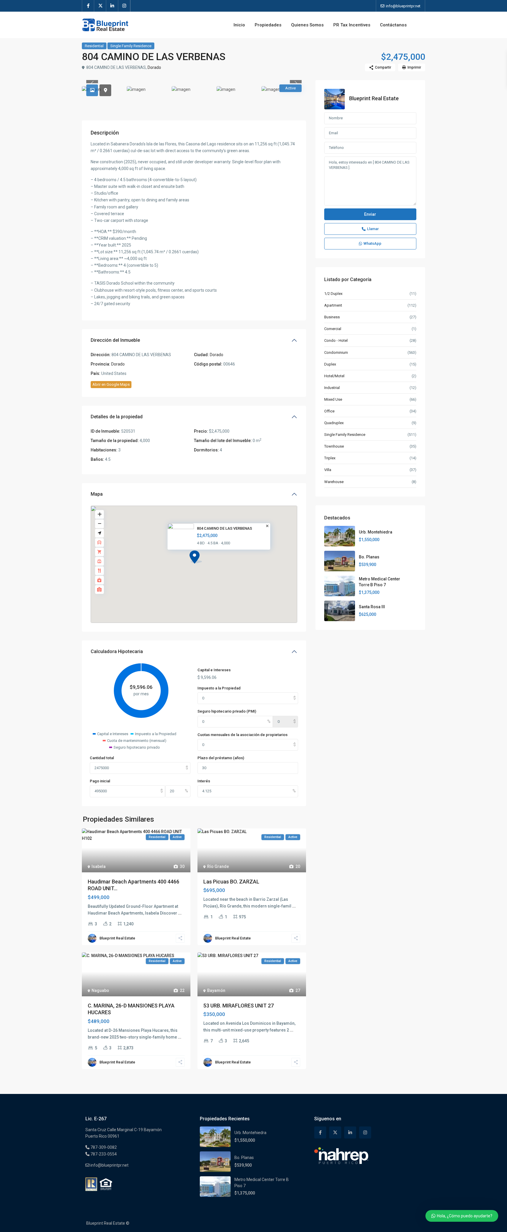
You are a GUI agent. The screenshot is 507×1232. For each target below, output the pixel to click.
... (180, 913)
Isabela (99, 866)
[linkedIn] (112, 6)
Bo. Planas (369, 557)
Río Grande (218, 866)
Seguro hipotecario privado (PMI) (226, 711)
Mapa (97, 494)
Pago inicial (100, 781)
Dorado (154, 67)
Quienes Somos (307, 25)
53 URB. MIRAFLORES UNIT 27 (238, 1005)
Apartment (333, 305)
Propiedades (268, 25)
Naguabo (100, 990)
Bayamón (216, 990)
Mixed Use (333, 399)
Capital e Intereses (214, 670)
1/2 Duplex (333, 293)
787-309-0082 (103, 1147)
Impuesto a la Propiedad (219, 688)
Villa (327, 470)
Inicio (239, 25)
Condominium (336, 352)
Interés (203, 781)
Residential (94, 46)
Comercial (332, 329)
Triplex (329, 458)
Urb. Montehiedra (375, 532)
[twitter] (100, 6)
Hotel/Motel (334, 376)
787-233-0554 (103, 1154)
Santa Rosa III (372, 606)
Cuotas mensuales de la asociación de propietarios (242, 735)
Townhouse (334, 446)
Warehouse (334, 482)
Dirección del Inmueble (115, 340)
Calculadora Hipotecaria (117, 651)
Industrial (332, 387)
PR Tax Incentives (351, 25)
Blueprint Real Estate (117, 938)
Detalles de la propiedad (117, 416)
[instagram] (124, 6)
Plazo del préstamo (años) (220, 758)
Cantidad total (102, 758)
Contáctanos (393, 25)
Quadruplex (334, 423)
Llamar (373, 229)
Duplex (330, 364)
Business (332, 317)
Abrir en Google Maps (111, 384)
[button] (195, 557)
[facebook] (88, 6)
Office (329, 411)
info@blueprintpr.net (109, 1165)
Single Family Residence (130, 46)
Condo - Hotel (336, 340)
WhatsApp (372, 243)
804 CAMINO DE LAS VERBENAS (224, 528)
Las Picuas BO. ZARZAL (231, 881)
